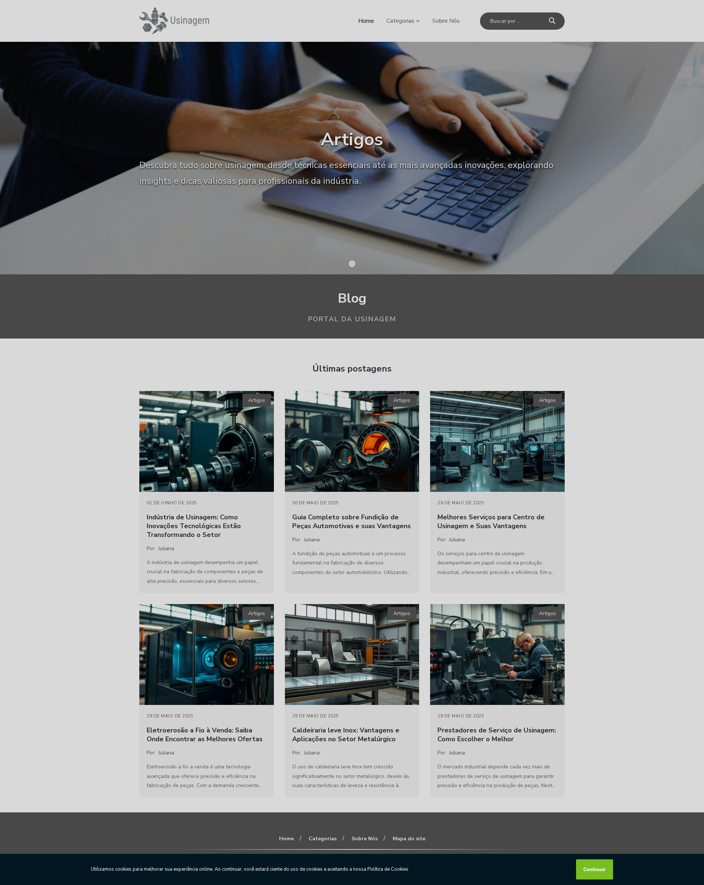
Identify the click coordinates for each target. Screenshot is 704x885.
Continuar (594, 869)
